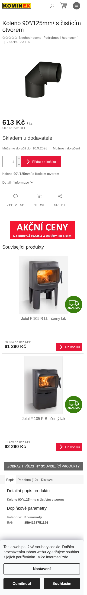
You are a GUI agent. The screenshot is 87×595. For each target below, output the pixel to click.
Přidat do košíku (44, 162)
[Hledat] (52, 5)
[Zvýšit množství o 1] (18, 159)
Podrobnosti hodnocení (60, 37)
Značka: (19, 42)
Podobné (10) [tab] (28, 480)
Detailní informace (15, 182)
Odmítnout (22, 584)
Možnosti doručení (66, 148)
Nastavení (42, 569)
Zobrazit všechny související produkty (43, 466)
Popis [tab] (10, 480)
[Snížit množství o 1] (18, 164)
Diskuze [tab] (47, 480)
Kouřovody (33, 517)
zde (65, 557)
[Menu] (76, 5)
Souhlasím (61, 584)
